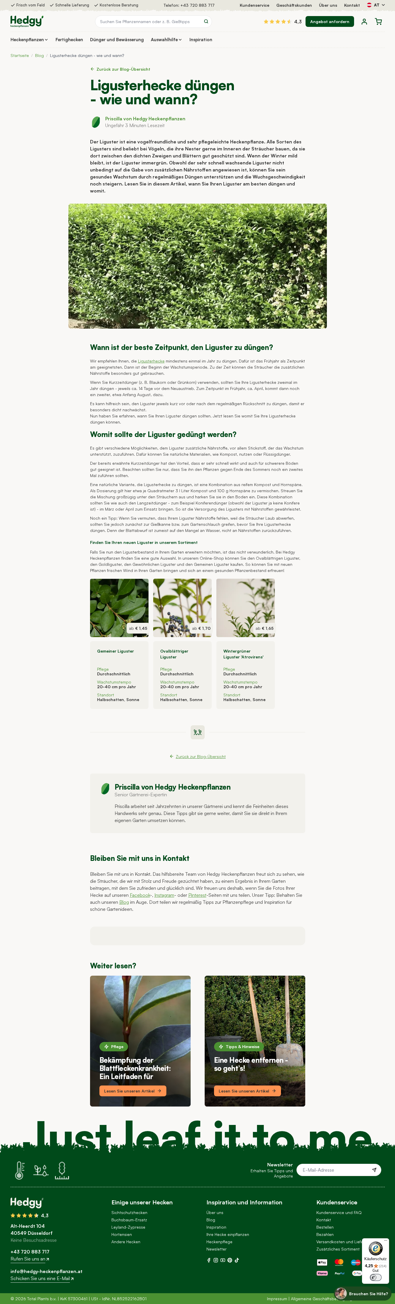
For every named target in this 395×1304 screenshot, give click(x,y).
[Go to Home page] (27, 21)
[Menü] (385, 1241)
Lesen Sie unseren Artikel (129, 1090)
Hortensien (121, 1234)
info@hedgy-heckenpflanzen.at (46, 1271)
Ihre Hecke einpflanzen (227, 1234)
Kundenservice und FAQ (339, 1212)
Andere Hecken (125, 1241)
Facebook (140, 895)
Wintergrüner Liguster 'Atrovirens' (243, 653)
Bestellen (325, 1227)
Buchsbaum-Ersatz (129, 1219)
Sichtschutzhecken (129, 1212)
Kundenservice (254, 5)
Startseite (20, 55)
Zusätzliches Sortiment (338, 1248)
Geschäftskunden (294, 5)
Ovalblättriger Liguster (174, 653)
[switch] (376, 1277)
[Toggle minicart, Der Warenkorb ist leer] (378, 21)
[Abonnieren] (374, 1170)
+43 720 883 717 (197, 5)
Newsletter (216, 1248)
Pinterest (197, 895)
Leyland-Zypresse (128, 1227)
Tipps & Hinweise (242, 1046)
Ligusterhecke (151, 360)
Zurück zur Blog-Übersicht (123, 69)
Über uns (328, 5)
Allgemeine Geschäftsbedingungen (324, 1298)
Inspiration (216, 1227)
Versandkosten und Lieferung (344, 1241)
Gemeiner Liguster (115, 650)
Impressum (277, 1298)
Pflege (117, 1046)
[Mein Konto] (364, 21)
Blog (39, 55)
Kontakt (352, 5)
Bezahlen (325, 1234)
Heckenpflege (219, 1241)
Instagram (164, 895)
